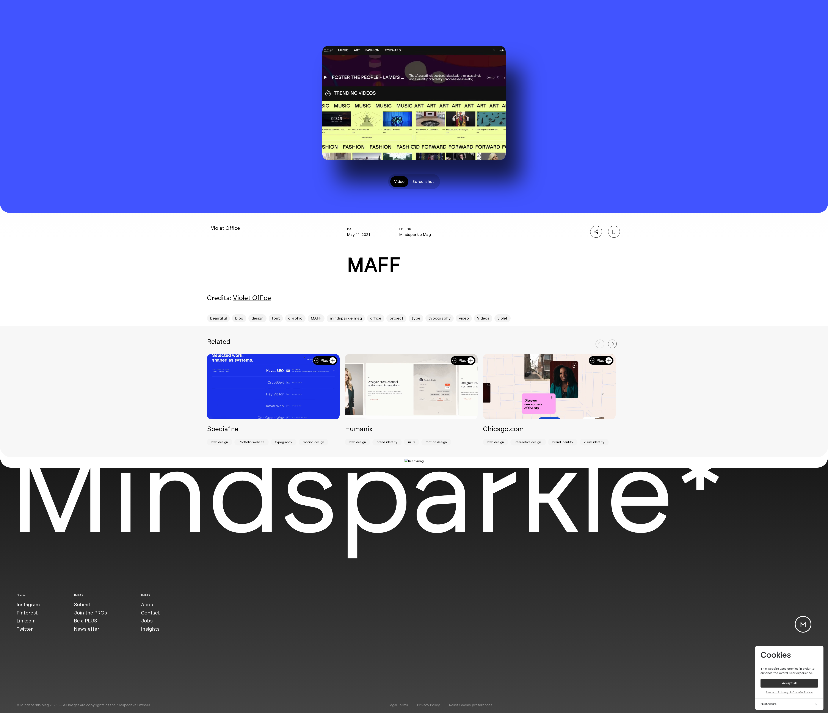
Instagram (28, 604)
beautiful (218, 318)
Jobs (147, 621)
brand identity (387, 442)
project (396, 318)
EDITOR (405, 229)
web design (219, 442)
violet (502, 318)
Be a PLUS (85, 621)
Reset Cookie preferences (470, 705)
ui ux (411, 442)
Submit (82, 604)
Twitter (25, 629)
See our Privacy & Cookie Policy (789, 692)
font (276, 318)
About (148, 604)
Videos (483, 318)
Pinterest (27, 613)
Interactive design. (528, 442)
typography (439, 318)
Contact (150, 613)
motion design (313, 442)
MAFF (316, 318)
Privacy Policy (428, 705)
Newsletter (86, 629)
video (464, 318)
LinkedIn (26, 621)
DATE (351, 229)
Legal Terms (398, 705)
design (257, 318)
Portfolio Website (251, 442)
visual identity (594, 442)
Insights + (152, 629)
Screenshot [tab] (423, 181)
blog (239, 318)
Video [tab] (399, 181)
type (416, 318)
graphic (295, 318)
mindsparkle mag (346, 318)
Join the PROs (90, 613)
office (375, 318)
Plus (324, 360)
